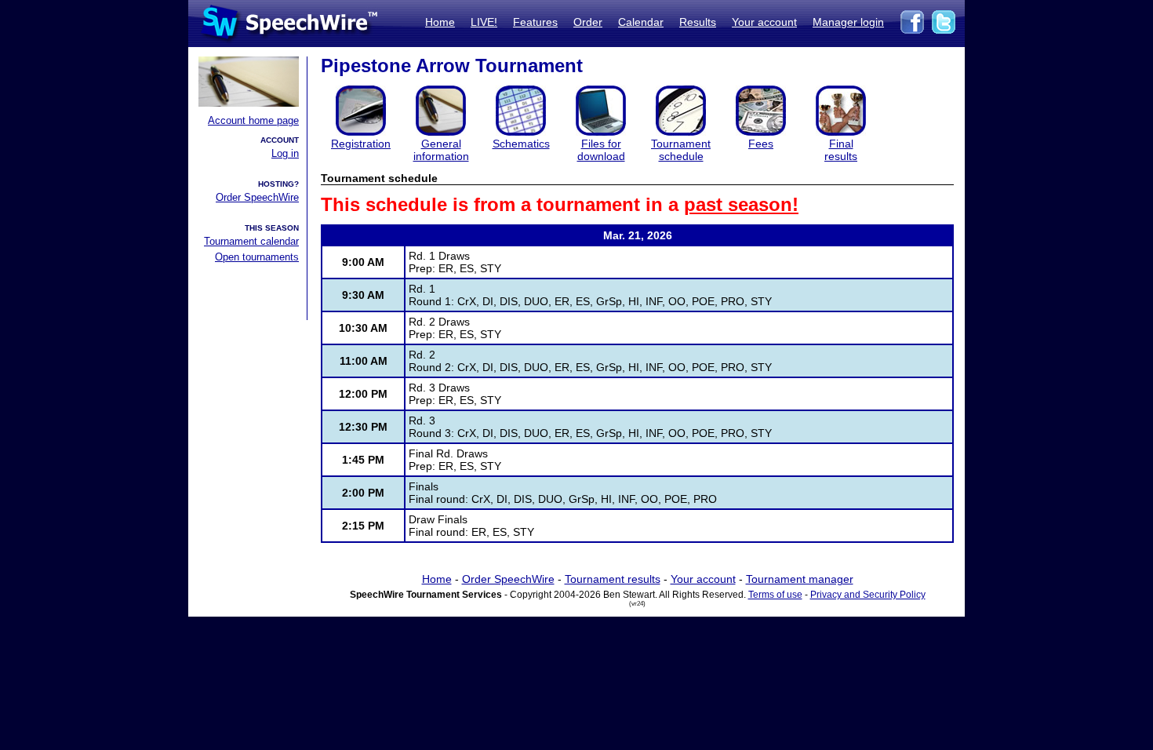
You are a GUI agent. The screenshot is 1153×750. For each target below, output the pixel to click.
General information (441, 149)
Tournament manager (799, 579)
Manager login (848, 22)
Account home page (253, 120)
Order (587, 22)
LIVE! (484, 22)
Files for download (601, 149)
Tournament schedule (681, 149)
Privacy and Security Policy (868, 594)
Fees (760, 143)
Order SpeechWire (257, 197)
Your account (764, 22)
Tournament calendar (251, 241)
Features (535, 22)
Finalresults (840, 149)
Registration (361, 143)
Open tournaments (257, 257)
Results (697, 22)
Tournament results (612, 579)
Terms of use (775, 594)
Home (440, 22)
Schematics (521, 143)
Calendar (641, 22)
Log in (285, 153)
